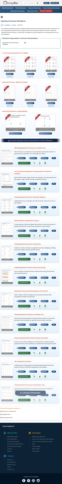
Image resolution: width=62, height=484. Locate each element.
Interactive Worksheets (17, 11)
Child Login (55, 3)
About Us (10, 460)
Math (2, 25)
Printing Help (36, 446)
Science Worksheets (34, 8)
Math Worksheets (7, 8)
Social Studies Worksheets (51, 8)
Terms (9, 467)
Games (9, 451)
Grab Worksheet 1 (24, 163)
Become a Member (46, 11)
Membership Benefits (38, 437)
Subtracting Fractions (7, 417)
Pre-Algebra (7, 25)
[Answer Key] (34, 163)
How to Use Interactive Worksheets (43, 439)
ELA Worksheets (21, 8)
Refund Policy (11, 464)
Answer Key (10, 76)
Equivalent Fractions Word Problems (10, 43)
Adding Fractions (6, 414)
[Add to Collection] (45, 163)
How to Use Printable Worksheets (42, 441)
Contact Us (10, 469)
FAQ (33, 444)
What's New (35, 449)
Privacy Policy (11, 462)
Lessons (9, 449)
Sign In (46, 3)
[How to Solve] (39, 163)
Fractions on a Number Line (9, 411)
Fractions (14, 25)
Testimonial (35, 451)
